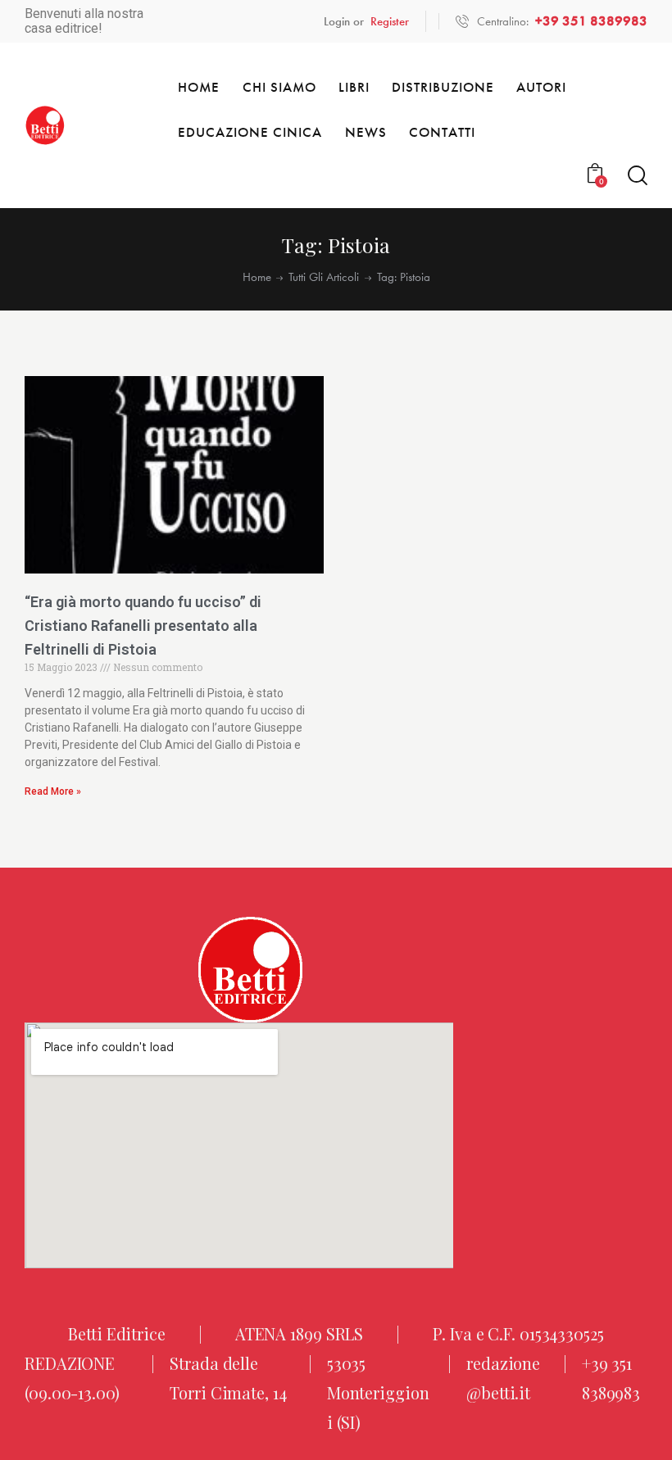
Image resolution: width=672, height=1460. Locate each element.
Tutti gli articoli (323, 277)
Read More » (53, 791)
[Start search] (637, 175)
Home (257, 277)
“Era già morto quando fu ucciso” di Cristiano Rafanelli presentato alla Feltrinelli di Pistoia (143, 625)
